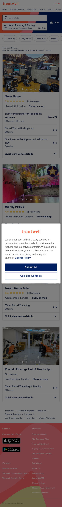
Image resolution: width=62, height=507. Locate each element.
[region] (31, 253)
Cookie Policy (23, 258)
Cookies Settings (31, 276)
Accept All (31, 267)
